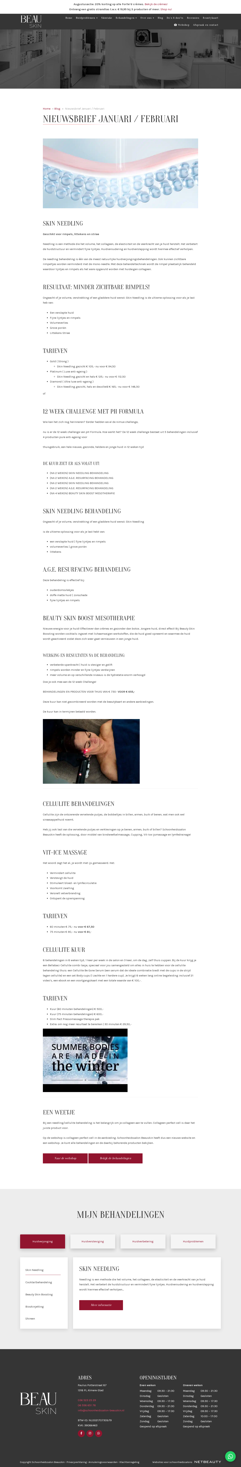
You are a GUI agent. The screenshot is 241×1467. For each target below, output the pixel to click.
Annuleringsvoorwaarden (103, 1462)
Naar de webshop (65, 1158)
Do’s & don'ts (175, 17)
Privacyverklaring (77, 1462)
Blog (160, 17)
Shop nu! (166, 9)
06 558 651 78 (87, 1405)
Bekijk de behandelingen (115, 1158)
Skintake (106, 17)
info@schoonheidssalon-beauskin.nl (101, 1410)
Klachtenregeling (129, 1462)
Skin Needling (34, 1270)
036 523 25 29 (87, 1400)
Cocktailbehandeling (38, 1282)
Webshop (183, 24)
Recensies (193, 17)
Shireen (30, 1318)
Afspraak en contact (206, 24)
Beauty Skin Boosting (39, 1294)
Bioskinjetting (34, 1306)
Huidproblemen (85, 17)
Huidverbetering (142, 1241)
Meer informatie (101, 1305)
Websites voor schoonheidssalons (172, 1462)
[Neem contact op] (230, 1456)
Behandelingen (125, 17)
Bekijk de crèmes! (156, 4)
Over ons (146, 17)
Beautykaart (210, 17)
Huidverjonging (42, 1241)
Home (68, 17)
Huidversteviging (93, 1241)
